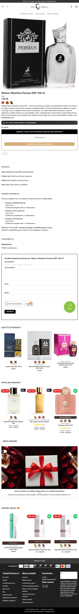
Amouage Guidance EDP (65, 425)
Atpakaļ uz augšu (39, 560)
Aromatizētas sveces (28, 583)
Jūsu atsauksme (10, 267)
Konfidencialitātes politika (32, 609)
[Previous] (1, 354)
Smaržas (25, 577)
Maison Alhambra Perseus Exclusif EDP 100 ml (39, 367)
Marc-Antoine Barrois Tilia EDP (39, 422)
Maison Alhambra (53, 14)
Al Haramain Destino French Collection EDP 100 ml (65, 364)
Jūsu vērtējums (10, 262)
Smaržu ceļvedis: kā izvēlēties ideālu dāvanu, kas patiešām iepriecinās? (40, 491)
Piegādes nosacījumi (9, 600)
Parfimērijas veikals (26, 14)
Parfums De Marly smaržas (30, 586)
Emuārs (5, 580)
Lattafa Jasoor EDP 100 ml (13, 366)
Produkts (5, 586)
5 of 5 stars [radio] (28, 264)
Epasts (7, 293)
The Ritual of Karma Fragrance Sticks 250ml (13, 548)
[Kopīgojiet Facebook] (3, 153)
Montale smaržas (27, 602)
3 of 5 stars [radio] (13, 264)
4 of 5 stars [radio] (19, 264)
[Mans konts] (71, 6)
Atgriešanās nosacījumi (10, 597)
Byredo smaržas (27, 599)
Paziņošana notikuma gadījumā (39, 144)
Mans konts (6, 589)
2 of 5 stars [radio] (8, 264)
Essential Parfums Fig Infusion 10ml (40, 550)
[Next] (77, 354)
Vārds (7, 284)
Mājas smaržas (27, 580)
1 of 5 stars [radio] (5, 264)
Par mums (6, 577)
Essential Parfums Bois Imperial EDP (13, 422)
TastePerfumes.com (9, 583)
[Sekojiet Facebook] (43, 586)
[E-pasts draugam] (6, 153)
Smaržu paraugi (7, 595)
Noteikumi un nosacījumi (47, 609)
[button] (2, 6)
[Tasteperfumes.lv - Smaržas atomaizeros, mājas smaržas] (40, 6)
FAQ (4, 592)
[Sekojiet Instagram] (46, 586)
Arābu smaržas (40, 14)
